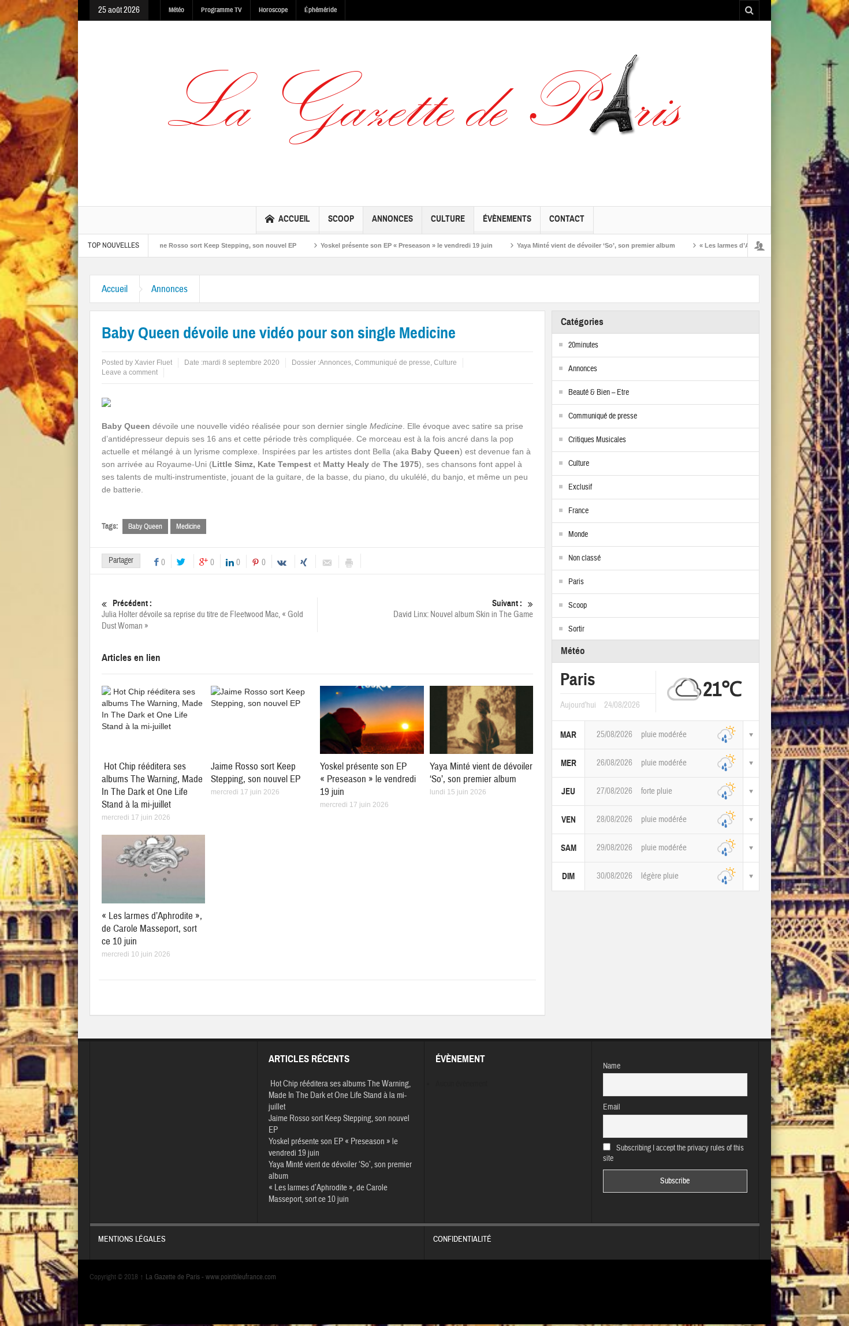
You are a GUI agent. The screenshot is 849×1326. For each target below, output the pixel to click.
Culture (448, 219)
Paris (576, 582)
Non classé (584, 558)
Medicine (188, 526)
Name (611, 1066)
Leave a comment (130, 372)
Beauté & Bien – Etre (598, 392)
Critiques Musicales (597, 440)
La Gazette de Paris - (173, 1277)
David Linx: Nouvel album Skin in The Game (463, 609)
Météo (176, 10)
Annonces (392, 219)
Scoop (341, 219)
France (578, 511)
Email (611, 1107)
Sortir (576, 629)
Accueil (294, 219)
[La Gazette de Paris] (424, 110)
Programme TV (221, 10)
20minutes (583, 345)
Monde (578, 534)
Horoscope (273, 10)
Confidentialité (462, 1239)
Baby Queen (145, 526)
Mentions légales (132, 1239)
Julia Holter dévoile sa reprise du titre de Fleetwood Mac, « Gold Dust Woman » (202, 615)
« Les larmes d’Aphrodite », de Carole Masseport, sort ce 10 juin (744, 245)
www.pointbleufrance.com (241, 1277)
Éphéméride (320, 10)
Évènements (507, 219)
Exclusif (580, 487)
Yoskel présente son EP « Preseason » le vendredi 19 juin (355, 245)
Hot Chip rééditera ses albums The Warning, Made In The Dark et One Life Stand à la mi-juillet (152, 785)
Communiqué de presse (392, 362)
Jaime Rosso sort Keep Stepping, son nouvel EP (170, 245)
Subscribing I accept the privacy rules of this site (673, 1153)
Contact (566, 219)
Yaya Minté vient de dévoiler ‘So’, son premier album (544, 245)
